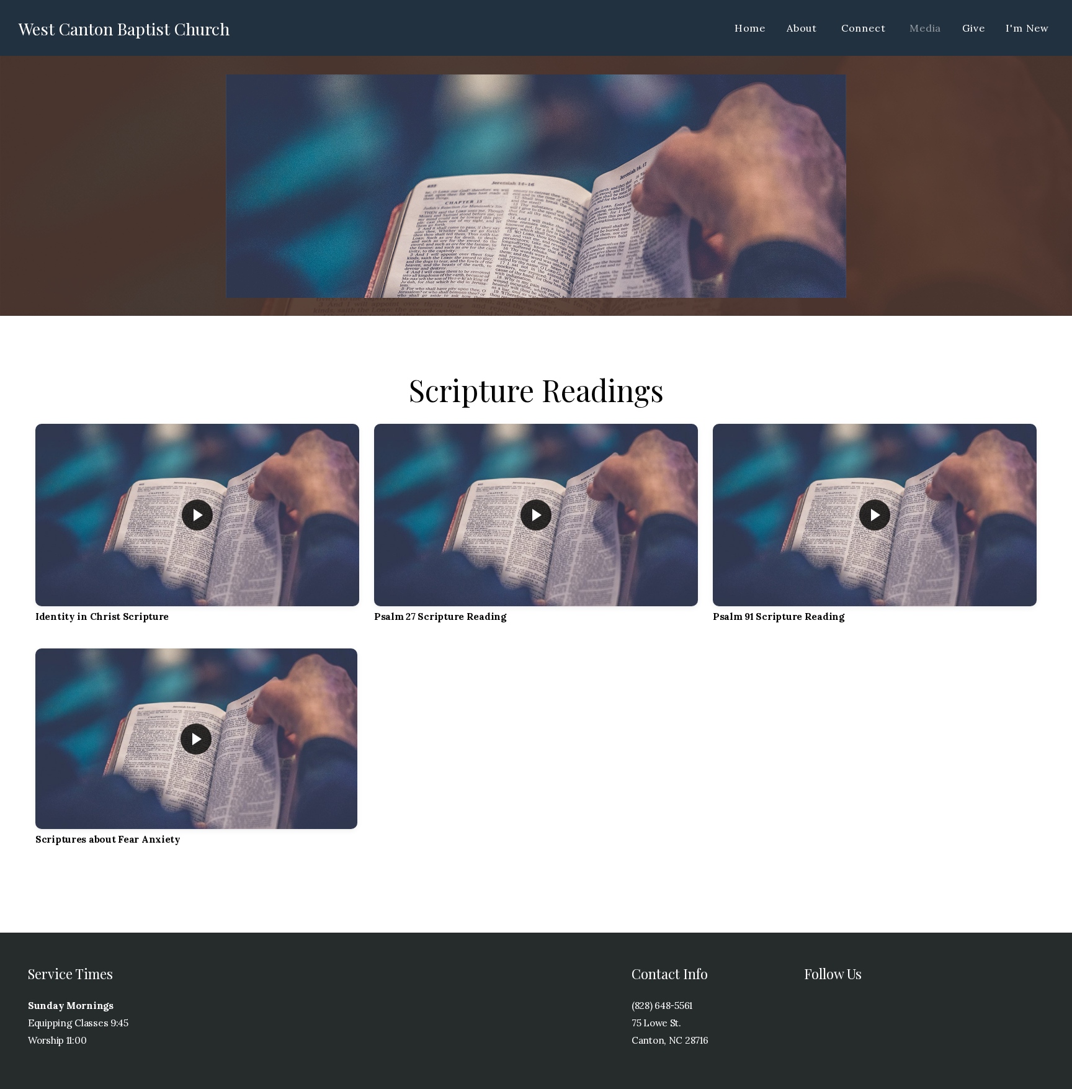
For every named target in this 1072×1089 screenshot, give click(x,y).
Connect (864, 28)
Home (750, 28)
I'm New (1027, 28)
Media (925, 28)
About (803, 28)
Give (973, 28)
